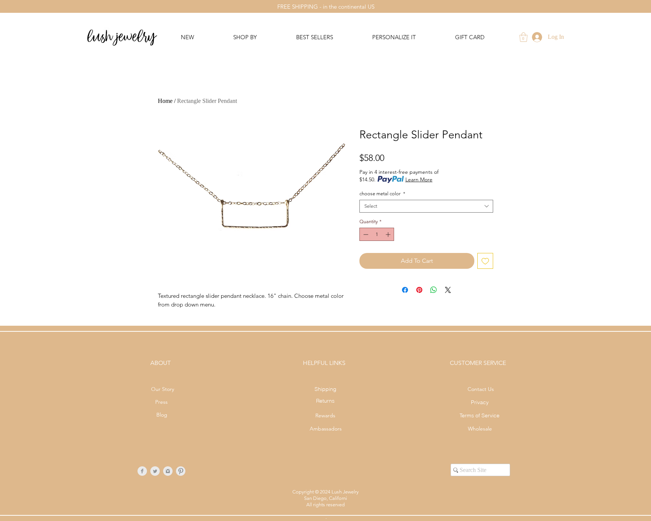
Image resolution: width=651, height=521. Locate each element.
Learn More (418, 179)
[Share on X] (447, 289)
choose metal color (382, 193)
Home (165, 101)
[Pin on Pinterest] (419, 289)
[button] (523, 37)
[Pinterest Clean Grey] (180, 471)
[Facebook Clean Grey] (142, 471)
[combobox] (426, 206)
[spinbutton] (377, 234)
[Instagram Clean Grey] (168, 471)
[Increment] (388, 234)
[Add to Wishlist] (485, 261)
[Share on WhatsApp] (433, 289)
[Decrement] (365, 234)
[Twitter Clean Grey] (155, 471)
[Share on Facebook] (405, 289)
